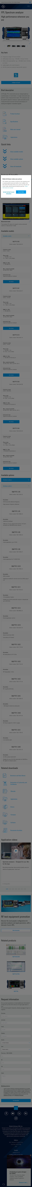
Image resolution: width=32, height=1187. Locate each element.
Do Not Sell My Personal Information (8, 192)
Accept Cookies (21, 192)
